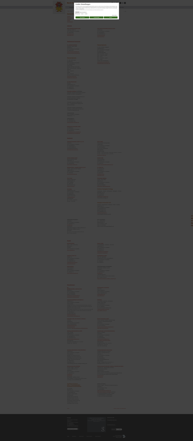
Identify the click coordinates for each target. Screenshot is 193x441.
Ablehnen (110, 17)
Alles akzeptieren (82, 17)
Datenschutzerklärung (83, 12)
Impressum (77, 12)
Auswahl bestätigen (96, 17)
